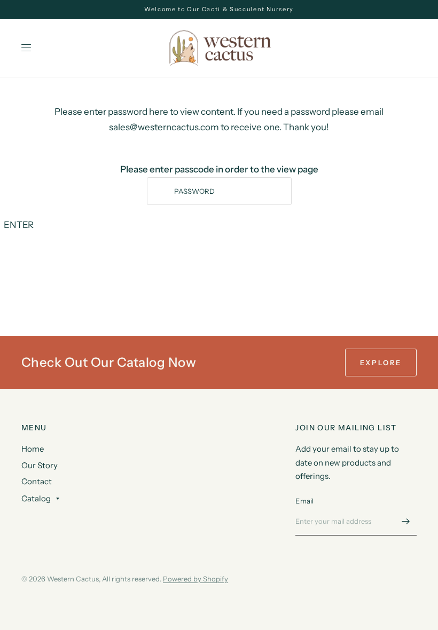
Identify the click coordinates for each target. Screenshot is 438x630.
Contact (36, 481)
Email (304, 501)
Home (32, 449)
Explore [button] (381, 362)
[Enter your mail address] (406, 522)
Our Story (39, 465)
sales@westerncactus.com (165, 127)
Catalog (36, 498)
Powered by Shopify (195, 578)
